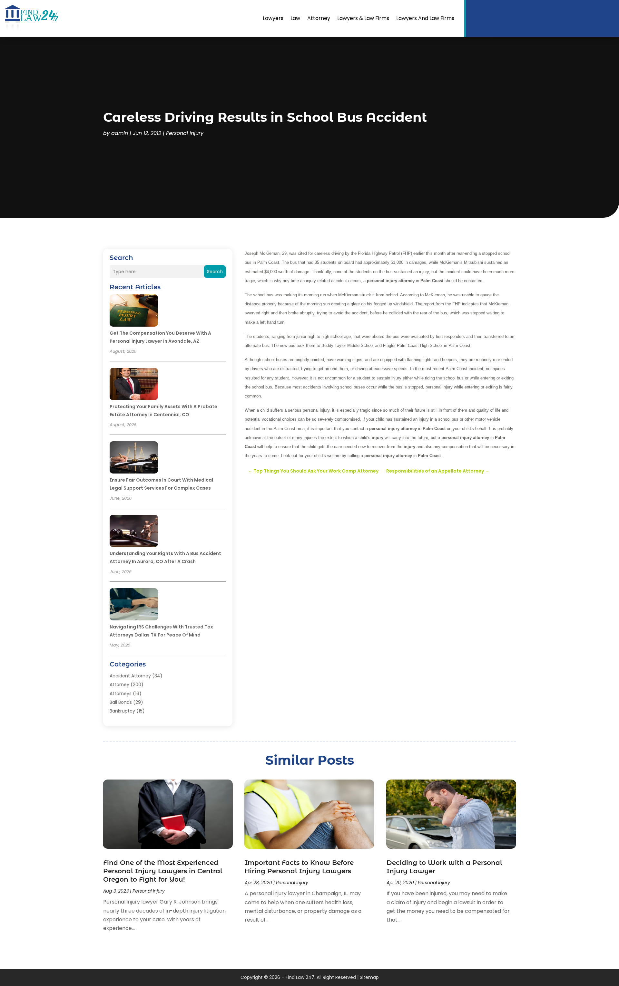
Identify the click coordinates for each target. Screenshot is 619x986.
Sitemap (369, 977)
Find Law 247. (300, 977)
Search (215, 271)
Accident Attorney (130, 676)
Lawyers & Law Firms (363, 18)
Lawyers (273, 18)
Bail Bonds (121, 702)
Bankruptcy (122, 711)
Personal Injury (184, 133)
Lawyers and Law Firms (425, 18)
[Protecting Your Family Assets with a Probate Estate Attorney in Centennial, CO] (134, 385)
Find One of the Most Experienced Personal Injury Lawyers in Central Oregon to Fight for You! (162, 871)
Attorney (318, 18)
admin (119, 133)
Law (295, 18)
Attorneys (121, 693)
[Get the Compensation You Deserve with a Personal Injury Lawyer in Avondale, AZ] (134, 311)
